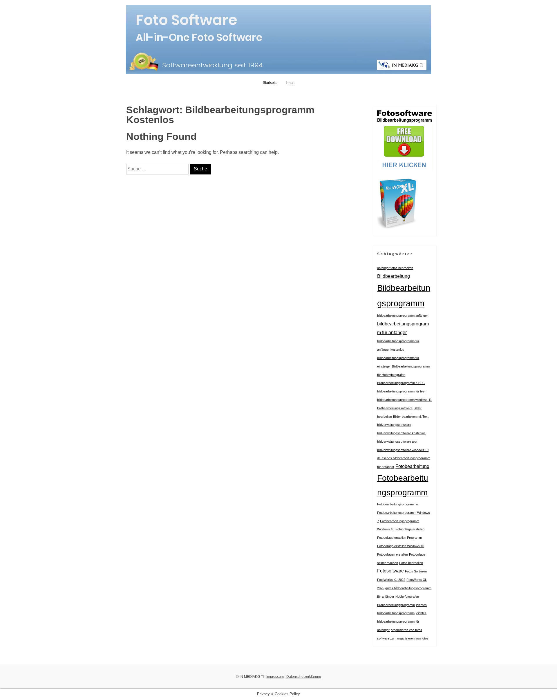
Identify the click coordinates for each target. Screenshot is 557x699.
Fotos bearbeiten (411, 563)
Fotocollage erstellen (409, 529)
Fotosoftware (390, 570)
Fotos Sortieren (416, 571)
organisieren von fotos (406, 630)
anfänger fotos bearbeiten (395, 268)
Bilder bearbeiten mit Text (410, 416)
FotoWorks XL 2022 (391, 579)
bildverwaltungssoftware (394, 424)
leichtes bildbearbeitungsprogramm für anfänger (401, 621)
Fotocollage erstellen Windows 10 (400, 546)
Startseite (270, 83)
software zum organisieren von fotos (402, 638)
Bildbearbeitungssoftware (395, 408)
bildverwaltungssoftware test (397, 441)
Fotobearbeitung (412, 466)
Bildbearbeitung (393, 276)
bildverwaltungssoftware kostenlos (401, 433)
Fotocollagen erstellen (392, 554)
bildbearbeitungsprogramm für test (401, 391)
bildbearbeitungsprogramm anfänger (402, 315)
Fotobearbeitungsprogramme (397, 504)
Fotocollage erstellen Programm (399, 537)
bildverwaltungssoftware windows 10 (402, 450)
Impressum (275, 677)
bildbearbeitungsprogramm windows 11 (404, 399)
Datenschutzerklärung (303, 677)
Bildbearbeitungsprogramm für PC (401, 383)
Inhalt (290, 83)
